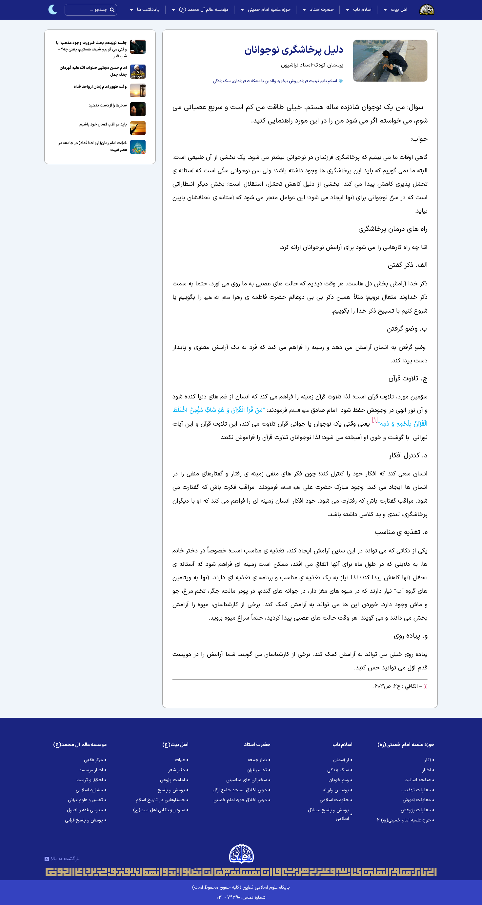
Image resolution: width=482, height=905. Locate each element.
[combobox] (91, 10)
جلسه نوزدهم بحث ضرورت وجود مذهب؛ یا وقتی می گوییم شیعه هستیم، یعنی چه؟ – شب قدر (91, 49)
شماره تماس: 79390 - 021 (241, 897)
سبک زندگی (222, 81)
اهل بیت (399, 9)
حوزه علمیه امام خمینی (269, 9)
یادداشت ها (148, 9)
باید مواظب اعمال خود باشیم (103, 124)
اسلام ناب (362, 9)
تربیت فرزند (309, 81)
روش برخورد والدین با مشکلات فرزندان (265, 81)
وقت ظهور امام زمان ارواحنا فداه (100, 87)
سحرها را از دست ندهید (108, 105)
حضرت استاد (322, 9)
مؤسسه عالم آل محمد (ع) (204, 9)
